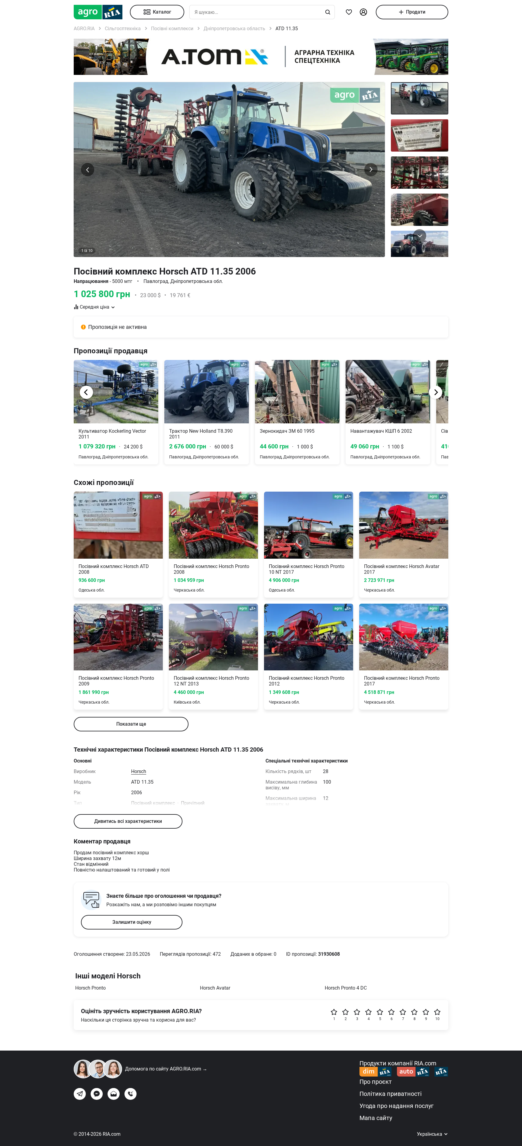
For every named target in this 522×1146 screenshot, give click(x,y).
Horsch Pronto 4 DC (346, 988)
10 (437, 1019)
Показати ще (131, 724)
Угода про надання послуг (396, 1105)
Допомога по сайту (166, 1069)
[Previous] (86, 392)
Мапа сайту (375, 1118)
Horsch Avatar (215, 988)
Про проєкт (375, 1081)
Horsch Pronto (90, 988)
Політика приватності (390, 1093)
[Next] (435, 392)
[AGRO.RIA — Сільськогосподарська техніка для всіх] (102, 12)
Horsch (138, 771)
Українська (430, 1134)
